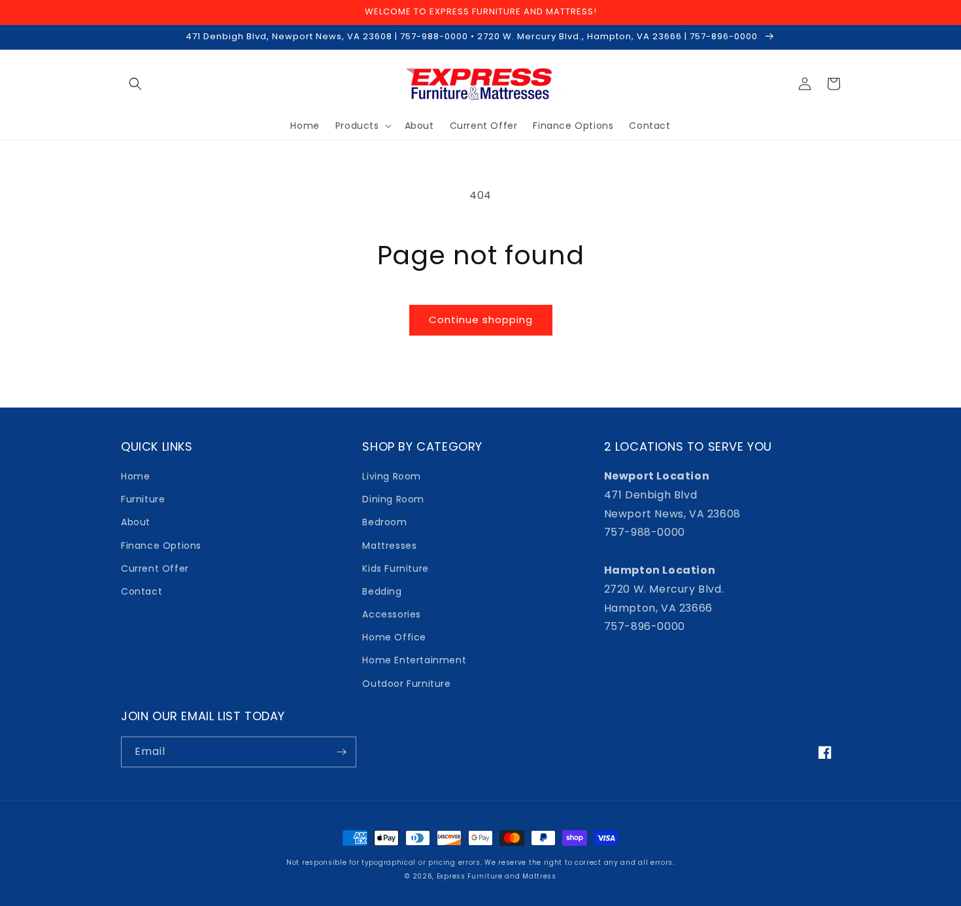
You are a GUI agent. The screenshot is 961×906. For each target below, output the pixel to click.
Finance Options (161, 545)
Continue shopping (481, 319)
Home (135, 476)
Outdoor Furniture (406, 683)
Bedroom (384, 522)
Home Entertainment (414, 660)
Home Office (394, 637)
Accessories (391, 614)
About (135, 522)
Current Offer (155, 568)
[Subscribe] (341, 752)
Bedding (381, 591)
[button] (135, 83)
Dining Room (393, 499)
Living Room (391, 476)
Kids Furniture (395, 568)
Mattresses (389, 545)
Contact (141, 591)
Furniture (143, 499)
